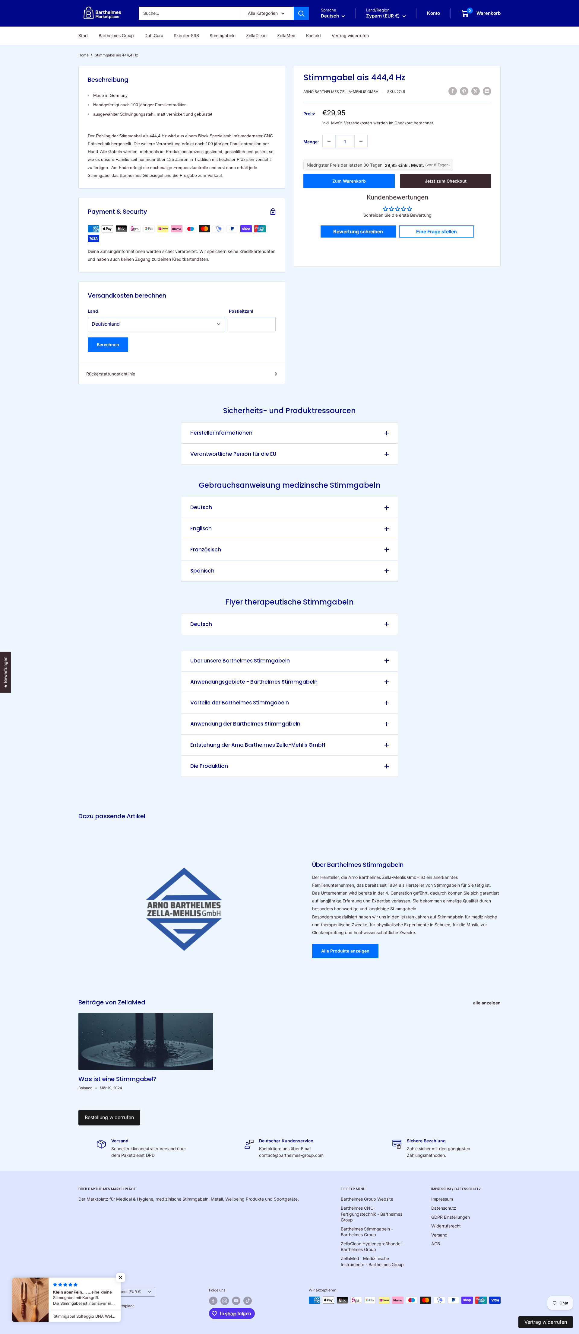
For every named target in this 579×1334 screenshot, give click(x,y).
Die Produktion (209, 766)
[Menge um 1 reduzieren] (329, 141)
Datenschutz (443, 1208)
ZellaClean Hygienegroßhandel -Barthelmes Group (372, 1246)
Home (83, 55)
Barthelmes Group (116, 35)
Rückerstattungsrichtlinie (110, 373)
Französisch (205, 549)
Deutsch (201, 507)
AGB (435, 1243)
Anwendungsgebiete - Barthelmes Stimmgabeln (254, 681)
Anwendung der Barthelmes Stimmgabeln (245, 723)
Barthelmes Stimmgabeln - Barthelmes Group (367, 1231)
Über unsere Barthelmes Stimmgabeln (240, 660)
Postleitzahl (241, 311)
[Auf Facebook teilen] (452, 91)
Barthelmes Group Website (367, 1199)
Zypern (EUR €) (128, 1291)
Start (83, 35)
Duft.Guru (153, 35)
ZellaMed (286, 35)
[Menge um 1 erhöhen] (361, 141)
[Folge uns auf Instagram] (224, 1301)
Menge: (311, 141)
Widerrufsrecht (446, 1225)
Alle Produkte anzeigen (345, 950)
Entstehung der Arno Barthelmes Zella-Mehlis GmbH (257, 744)
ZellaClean (256, 35)
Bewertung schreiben (358, 231)
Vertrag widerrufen (350, 35)
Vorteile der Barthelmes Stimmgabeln (239, 702)
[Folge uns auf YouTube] (236, 1301)
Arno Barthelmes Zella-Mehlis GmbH (340, 91)
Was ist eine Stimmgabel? (117, 1079)
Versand (439, 1234)
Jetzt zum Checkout (446, 180)
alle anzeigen (487, 1002)
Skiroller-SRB (186, 35)
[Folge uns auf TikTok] (247, 1301)
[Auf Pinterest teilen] (464, 91)
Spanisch (202, 570)
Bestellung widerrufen (109, 1117)
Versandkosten (358, 122)
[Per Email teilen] (487, 91)
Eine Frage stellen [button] (436, 231)
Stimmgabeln (223, 35)
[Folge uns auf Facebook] (213, 1301)
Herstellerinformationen (221, 432)
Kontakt (313, 35)
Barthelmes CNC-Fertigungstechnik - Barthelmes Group (371, 1213)
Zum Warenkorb (349, 180)
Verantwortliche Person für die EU (233, 454)
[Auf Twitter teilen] (475, 91)
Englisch (201, 528)
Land (93, 311)
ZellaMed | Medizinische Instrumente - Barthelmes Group (372, 1261)
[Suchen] (301, 13)
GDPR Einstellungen (450, 1217)
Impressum (442, 1199)
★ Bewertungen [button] (5, 672)
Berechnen (108, 344)
